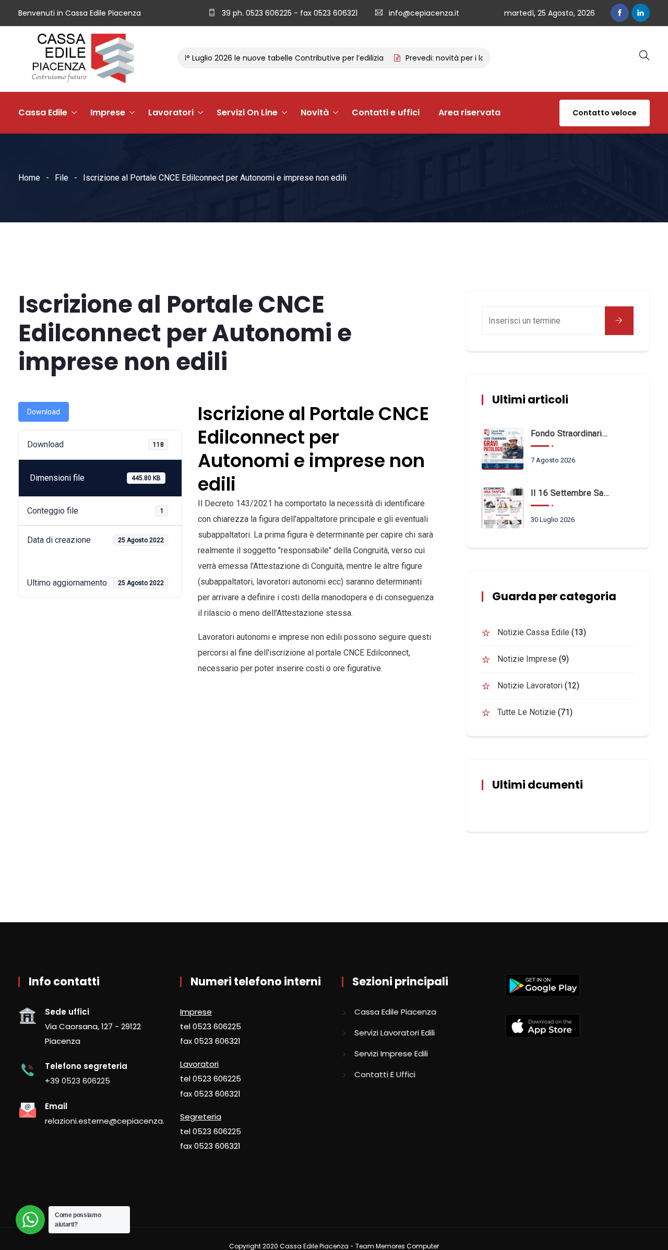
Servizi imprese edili (391, 1053)
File (61, 178)
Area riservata (469, 112)
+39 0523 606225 (77, 1080)
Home (29, 178)
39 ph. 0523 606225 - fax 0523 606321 (288, 13)
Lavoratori (171, 112)
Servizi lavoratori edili (394, 1032)
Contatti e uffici (386, 112)
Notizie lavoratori (530, 686)
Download (43, 412)
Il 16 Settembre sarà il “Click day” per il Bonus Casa (570, 493)
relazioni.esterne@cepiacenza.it (107, 1120)
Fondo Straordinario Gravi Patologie (570, 433)
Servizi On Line (247, 112)
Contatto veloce (604, 113)
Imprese (107, 112)
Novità (315, 112)
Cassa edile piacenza (395, 1011)
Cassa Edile (42, 112)
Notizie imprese (527, 659)
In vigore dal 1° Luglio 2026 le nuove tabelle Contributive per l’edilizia (248, 58)
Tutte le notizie (526, 712)
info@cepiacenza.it (424, 13)
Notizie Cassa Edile (533, 632)
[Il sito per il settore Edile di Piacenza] (79, 59)
